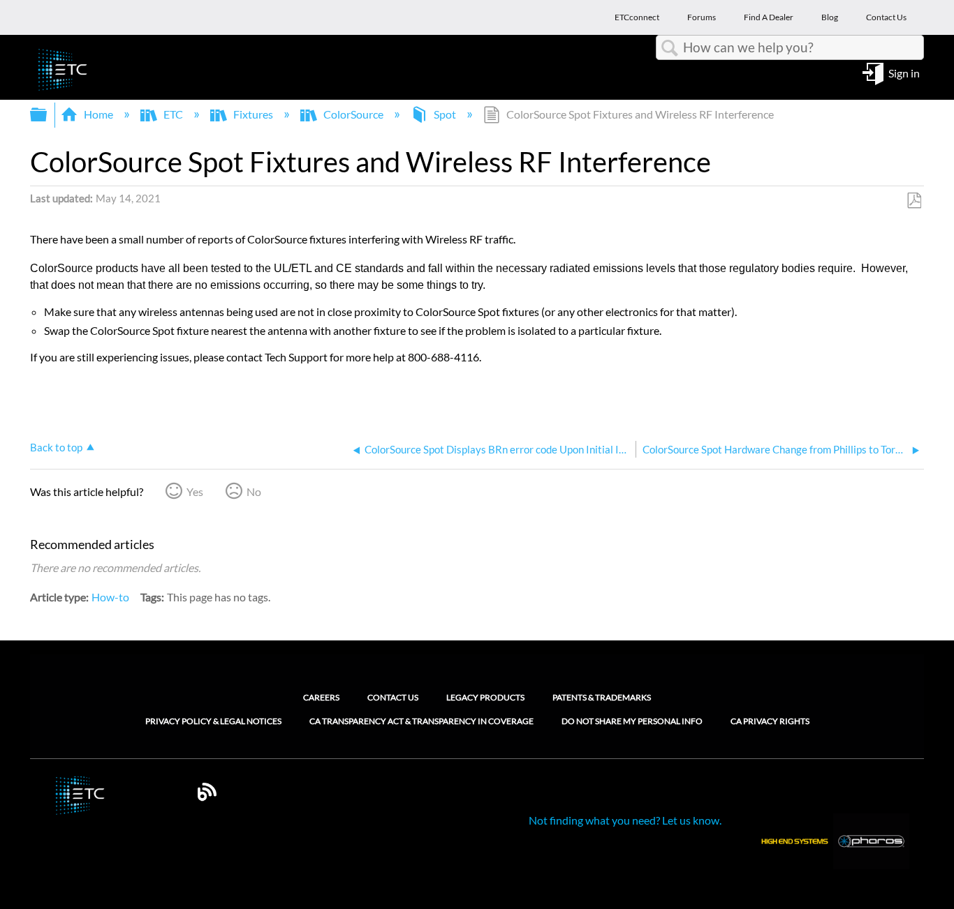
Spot (445, 114)
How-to (110, 596)
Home (98, 114)
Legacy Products (485, 697)
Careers (321, 697)
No (254, 491)
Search (670, 48)
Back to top (56, 447)
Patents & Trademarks (601, 697)
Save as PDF (914, 201)
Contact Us (392, 697)
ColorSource (353, 114)
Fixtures (253, 114)
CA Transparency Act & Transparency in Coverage (421, 721)
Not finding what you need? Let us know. (625, 820)
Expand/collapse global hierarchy (47, 115)
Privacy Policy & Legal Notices (213, 721)
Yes (194, 491)
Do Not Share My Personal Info (632, 721)
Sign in (904, 72)
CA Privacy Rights (770, 721)
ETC (173, 114)
